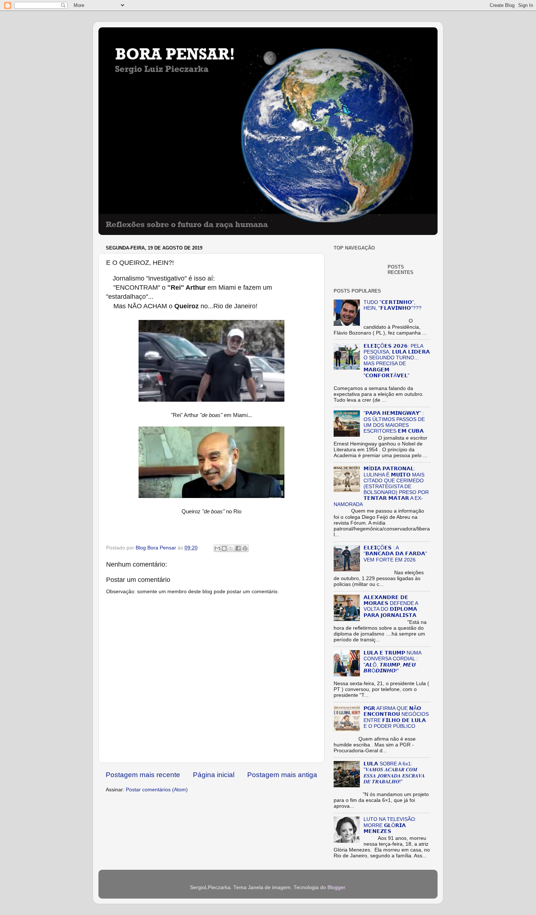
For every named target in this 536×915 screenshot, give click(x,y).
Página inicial (213, 775)
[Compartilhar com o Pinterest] (245, 548)
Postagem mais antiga (282, 775)
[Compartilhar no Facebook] (238, 548)
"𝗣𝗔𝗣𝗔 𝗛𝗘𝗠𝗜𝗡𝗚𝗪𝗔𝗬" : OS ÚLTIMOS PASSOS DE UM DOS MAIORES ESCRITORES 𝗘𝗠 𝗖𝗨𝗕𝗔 (394, 422)
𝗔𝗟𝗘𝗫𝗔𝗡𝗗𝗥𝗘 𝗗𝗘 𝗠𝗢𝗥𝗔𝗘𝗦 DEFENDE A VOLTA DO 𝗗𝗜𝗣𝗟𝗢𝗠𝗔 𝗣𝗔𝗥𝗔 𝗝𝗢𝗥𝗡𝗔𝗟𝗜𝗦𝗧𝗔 (391, 606)
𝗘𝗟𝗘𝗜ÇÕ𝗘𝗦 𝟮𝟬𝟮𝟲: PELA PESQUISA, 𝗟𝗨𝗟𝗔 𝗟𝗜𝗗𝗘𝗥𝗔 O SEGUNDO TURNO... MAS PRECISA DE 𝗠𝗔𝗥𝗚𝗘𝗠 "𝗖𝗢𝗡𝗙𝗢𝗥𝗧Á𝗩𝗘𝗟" (397, 360)
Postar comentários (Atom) (157, 789)
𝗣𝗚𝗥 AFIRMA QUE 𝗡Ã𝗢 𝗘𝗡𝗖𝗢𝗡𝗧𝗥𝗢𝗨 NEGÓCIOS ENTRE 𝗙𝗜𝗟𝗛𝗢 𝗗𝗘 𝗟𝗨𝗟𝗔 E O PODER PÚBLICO (396, 717)
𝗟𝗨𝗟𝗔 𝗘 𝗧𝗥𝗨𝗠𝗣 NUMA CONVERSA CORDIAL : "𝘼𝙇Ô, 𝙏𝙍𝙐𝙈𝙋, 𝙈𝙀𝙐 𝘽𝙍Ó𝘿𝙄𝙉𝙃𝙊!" (392, 661)
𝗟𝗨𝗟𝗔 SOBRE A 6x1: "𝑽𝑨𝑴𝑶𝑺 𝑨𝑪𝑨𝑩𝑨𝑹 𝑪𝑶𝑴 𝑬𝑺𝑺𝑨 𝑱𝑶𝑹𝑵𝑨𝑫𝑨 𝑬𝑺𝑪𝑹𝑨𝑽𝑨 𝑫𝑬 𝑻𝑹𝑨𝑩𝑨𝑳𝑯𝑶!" (394, 772)
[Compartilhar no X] (231, 548)
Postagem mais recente (143, 775)
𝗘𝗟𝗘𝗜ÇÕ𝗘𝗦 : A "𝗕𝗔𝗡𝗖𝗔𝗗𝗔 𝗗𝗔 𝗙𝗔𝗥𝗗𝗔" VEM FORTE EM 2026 (395, 553)
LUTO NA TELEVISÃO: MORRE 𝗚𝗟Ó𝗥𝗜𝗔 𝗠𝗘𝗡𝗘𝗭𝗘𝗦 (390, 825)
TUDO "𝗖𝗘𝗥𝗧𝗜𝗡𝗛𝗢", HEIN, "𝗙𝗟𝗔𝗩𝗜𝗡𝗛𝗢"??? (393, 305)
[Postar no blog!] (224, 548)
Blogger (336, 887)
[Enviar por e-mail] (217, 548)
